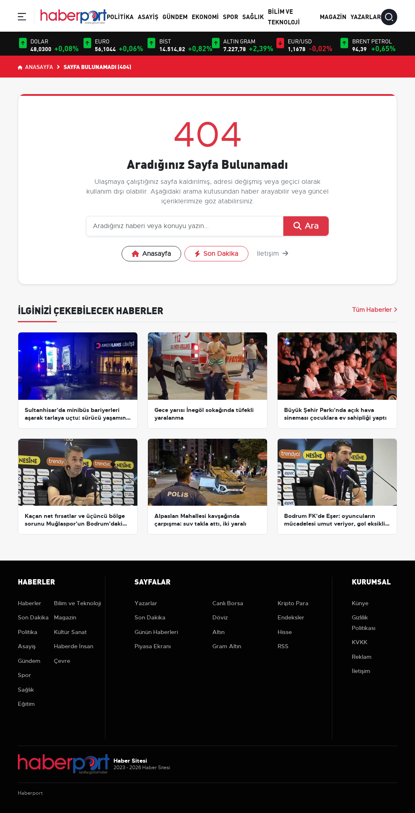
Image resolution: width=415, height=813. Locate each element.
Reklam (362, 656)
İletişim (269, 254)
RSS (283, 646)
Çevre (62, 660)
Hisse (285, 632)
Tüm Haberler (372, 309)
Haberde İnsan (73, 646)
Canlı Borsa (227, 603)
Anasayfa (38, 67)
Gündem (175, 16)
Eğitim (26, 703)
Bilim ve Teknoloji (77, 603)
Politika (120, 16)
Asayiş (148, 16)
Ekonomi (205, 16)
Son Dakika (220, 254)
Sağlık (253, 16)
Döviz (220, 617)
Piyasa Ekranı (153, 646)
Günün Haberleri (156, 632)
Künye (360, 603)
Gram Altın (226, 646)
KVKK (359, 642)
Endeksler (291, 617)
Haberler (29, 603)
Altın (218, 632)
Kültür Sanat (70, 632)
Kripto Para (293, 603)
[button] (22, 18)
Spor (230, 16)
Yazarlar (366, 16)
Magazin (333, 16)
